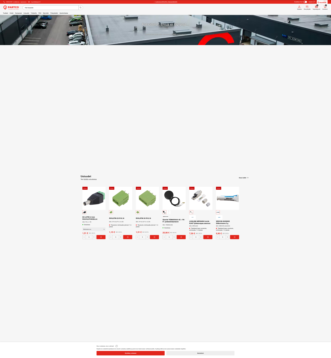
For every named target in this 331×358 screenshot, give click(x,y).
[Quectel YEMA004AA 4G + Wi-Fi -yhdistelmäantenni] (174, 198)
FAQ (39, 13)
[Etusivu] (163, 27)
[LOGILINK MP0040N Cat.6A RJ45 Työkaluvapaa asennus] (200, 198)
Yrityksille (34, 13)
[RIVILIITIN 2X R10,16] (120, 198)
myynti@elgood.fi (35, 2)
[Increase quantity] (94, 237)
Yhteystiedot (54, 13)
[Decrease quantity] (84, 237)
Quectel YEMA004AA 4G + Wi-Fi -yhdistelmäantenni (174, 221)
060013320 (9, 2)
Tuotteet (5, 13)
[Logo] (11, 8)
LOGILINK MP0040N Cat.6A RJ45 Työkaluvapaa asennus (199, 222)
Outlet (11, 13)
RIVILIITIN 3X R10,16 (143, 218)
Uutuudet (26, 13)
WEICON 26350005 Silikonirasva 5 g (223, 222)
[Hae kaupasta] (80, 8)
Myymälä (46, 13)
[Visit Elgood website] (322, 2)
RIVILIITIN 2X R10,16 (116, 218)
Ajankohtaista (64, 13)
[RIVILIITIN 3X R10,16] (147, 198)
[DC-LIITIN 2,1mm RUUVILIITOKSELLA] (94, 198)
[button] (94, 212)
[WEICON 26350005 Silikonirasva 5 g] (227, 198)
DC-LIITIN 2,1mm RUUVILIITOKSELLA (89, 218)
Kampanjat (18, 13)
